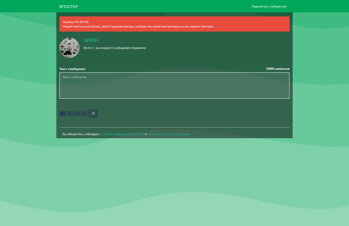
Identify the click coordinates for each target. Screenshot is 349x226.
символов (278, 69)
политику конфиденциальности (122, 134)
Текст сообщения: (72, 69)
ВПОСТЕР (68, 6)
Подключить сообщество (269, 6)
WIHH (91, 40)
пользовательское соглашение (168, 134)
